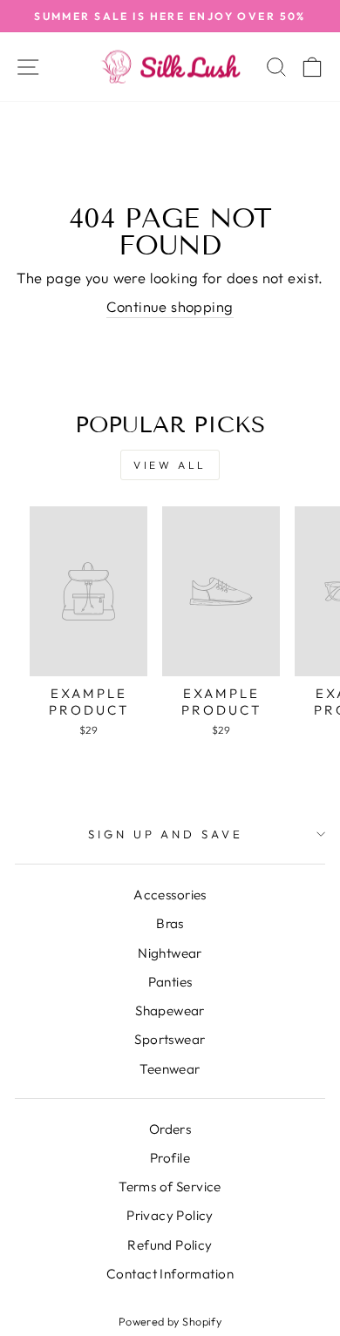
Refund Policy (169, 1245)
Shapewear (170, 1010)
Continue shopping (169, 306)
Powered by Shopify (170, 1321)
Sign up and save (166, 834)
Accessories (170, 894)
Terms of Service (170, 1186)
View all (170, 464)
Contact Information (170, 1273)
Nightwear (170, 953)
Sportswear (169, 1039)
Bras (170, 923)
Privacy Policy (170, 1215)
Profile (170, 1158)
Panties (170, 981)
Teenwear (169, 1069)
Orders (170, 1129)
